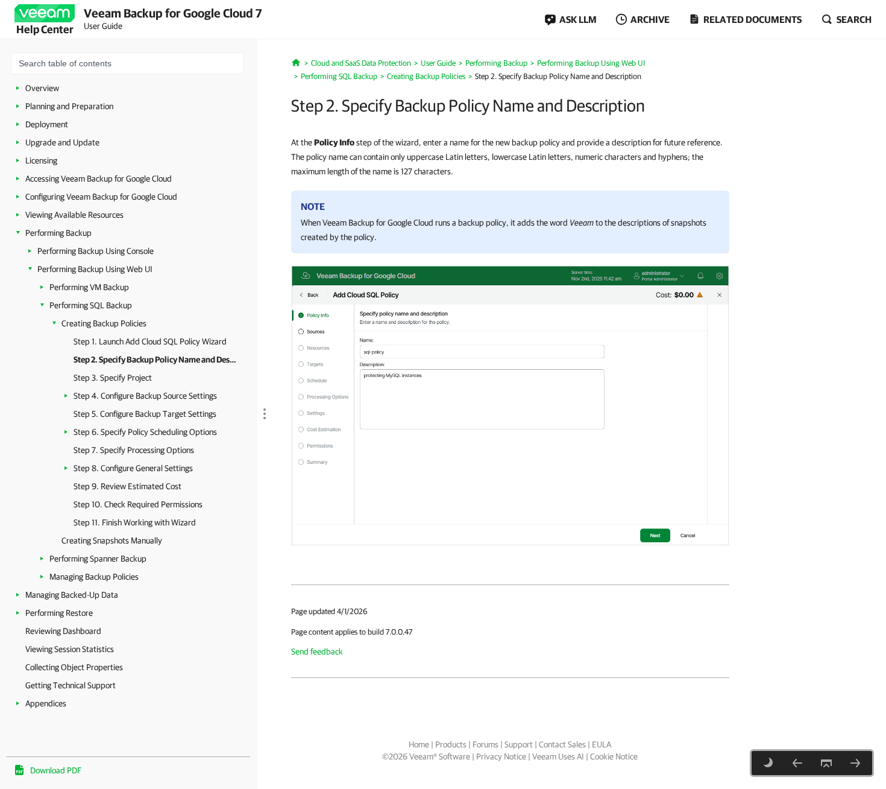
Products (451, 744)
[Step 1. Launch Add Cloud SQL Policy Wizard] (797, 763)
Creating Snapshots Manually (111, 540)
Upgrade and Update (62, 142)
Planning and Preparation (69, 106)
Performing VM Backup (89, 287)
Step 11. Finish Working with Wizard (135, 522)
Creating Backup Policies (103, 323)
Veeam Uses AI (558, 756)
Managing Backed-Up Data (71, 595)
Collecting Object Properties (74, 667)
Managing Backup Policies (94, 576)
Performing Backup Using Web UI (94, 269)
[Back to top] (826, 763)
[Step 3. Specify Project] (855, 763)
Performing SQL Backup (90, 305)
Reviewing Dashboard (63, 631)
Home (419, 744)
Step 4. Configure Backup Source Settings (145, 396)
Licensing (41, 160)
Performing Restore (59, 613)
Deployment (46, 124)
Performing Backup (58, 233)
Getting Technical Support (70, 685)
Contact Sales (562, 744)
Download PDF (55, 770)
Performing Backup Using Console (95, 251)
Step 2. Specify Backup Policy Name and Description (156, 359)
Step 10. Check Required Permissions (138, 504)
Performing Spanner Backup (97, 558)
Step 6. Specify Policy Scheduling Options (145, 432)
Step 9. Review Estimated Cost (127, 486)
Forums (485, 744)
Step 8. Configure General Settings (133, 468)
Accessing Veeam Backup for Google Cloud (98, 178)
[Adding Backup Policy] (510, 405)
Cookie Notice (614, 756)
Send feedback (317, 651)
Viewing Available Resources (74, 215)
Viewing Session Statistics (69, 649)
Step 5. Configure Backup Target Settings (145, 414)
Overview (42, 88)
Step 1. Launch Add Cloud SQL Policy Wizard (150, 341)
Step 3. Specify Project (113, 377)
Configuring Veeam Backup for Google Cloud (101, 196)
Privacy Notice (501, 756)
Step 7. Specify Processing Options (134, 450)
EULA (601, 744)
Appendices (45, 703)
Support (518, 744)
